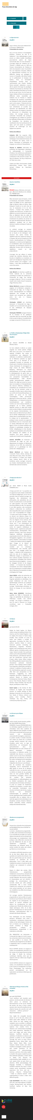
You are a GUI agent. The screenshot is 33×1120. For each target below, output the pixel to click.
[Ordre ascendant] (24, 18)
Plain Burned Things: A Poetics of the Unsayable (19, 987)
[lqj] (3, 1106)
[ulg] (7, 1099)
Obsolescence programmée (17, 817)
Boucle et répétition (15, 182)
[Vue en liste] (17, 27)
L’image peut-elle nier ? (16, 478)
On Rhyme (12, 619)
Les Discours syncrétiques (16, 713)
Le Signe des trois (14, 38)
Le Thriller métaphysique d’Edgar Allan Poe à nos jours (20, 334)
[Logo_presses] (10, 3)
